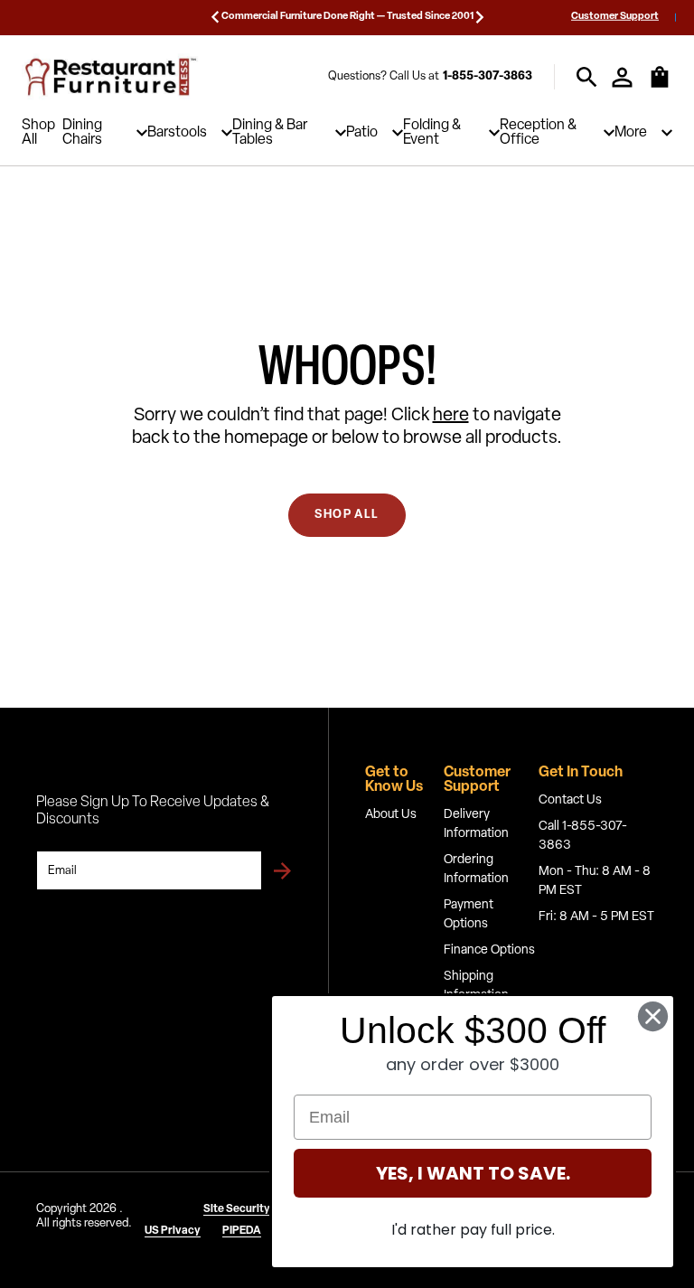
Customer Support (615, 17)
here (451, 416)
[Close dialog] (653, 1016)
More (630, 133)
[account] (622, 77)
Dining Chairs (82, 132)
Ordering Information (476, 869)
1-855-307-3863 (487, 76)
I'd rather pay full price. (473, 1229)
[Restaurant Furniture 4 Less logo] (112, 76)
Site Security (236, 1209)
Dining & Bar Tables (269, 132)
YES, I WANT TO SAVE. (473, 1173)
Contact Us (570, 800)
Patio (362, 133)
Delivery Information (476, 824)
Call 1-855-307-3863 (583, 836)
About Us (391, 815)
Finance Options (489, 950)
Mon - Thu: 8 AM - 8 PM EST (595, 881)
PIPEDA (241, 1231)
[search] (587, 77)
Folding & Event (432, 132)
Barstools (177, 133)
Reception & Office (538, 132)
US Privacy (173, 1231)
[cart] (659, 86)
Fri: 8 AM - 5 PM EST (596, 917)
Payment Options (468, 914)
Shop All (38, 132)
